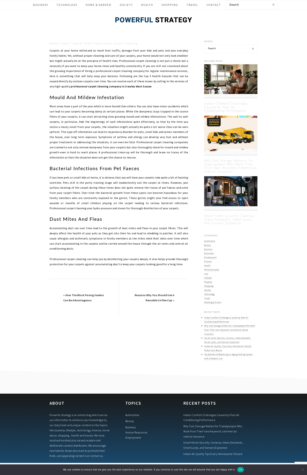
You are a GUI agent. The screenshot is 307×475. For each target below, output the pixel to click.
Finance (208, 261)
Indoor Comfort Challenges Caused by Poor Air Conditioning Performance (226, 107)
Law (206, 273)
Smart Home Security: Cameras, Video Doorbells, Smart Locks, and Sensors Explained (229, 219)
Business (208, 249)
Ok (240, 469)
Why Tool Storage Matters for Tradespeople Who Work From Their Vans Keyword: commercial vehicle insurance (229, 329)
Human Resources (136, 432)
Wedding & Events (212, 302)
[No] (302, 469)
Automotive (209, 240)
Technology (209, 294)
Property (208, 281)
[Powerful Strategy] (153, 27)
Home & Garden (211, 269)
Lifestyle (208, 277)
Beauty (207, 245)
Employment (210, 257)
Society (207, 289)
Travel (207, 298)
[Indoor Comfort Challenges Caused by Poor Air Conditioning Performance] (230, 81)
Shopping (209, 285)
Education (209, 253)
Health (207, 265)
